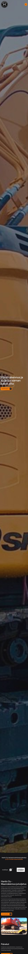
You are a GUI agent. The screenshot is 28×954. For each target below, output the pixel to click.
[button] (26, 4)
